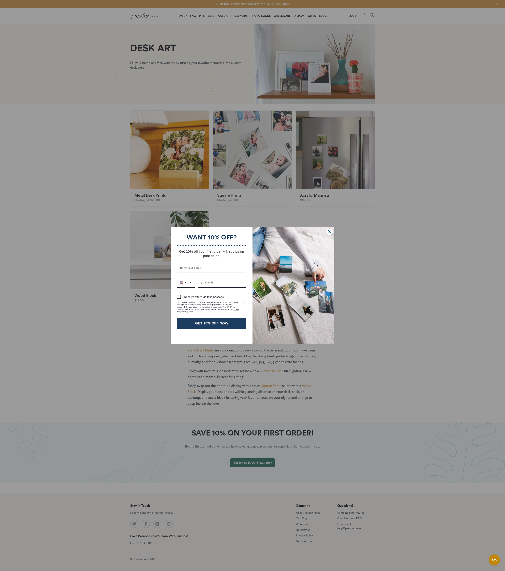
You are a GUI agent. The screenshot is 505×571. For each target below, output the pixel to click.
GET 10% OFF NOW (211, 323)
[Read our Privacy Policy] (243, 303)
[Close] (329, 231)
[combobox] (186, 283)
